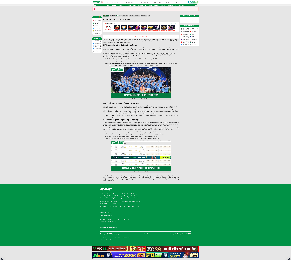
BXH (167, 2)
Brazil (134, 5)
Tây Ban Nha (114, 5)
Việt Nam (156, 5)
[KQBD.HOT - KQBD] (96, 2)
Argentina (140, 5)
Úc (175, 5)
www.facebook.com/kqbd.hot (107, 221)
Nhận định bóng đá (130, 2)
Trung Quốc (181, 5)
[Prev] (113, 28)
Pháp (125, 5)
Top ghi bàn (179, 2)
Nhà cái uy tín (144, 2)
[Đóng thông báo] (196, 9)
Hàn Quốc (170, 5)
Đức (120, 5)
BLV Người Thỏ (113, 227)
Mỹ (145, 5)
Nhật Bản (163, 5)
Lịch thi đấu (157, 2)
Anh (108, 5)
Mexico (150, 5)
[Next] (176, 28)
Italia (129, 5)
